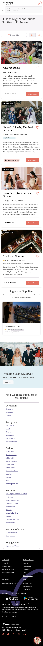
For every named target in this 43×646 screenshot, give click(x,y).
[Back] (2, 10)
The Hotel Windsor (14, 256)
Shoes (8, 480)
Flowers (8, 415)
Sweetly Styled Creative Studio (17, 195)
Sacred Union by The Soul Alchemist (18, 129)
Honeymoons (10, 536)
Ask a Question (27, 586)
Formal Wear (10, 467)
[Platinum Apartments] (21, 312)
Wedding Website (8, 572)
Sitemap (10, 630)
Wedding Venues (11, 441)
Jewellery (9, 474)
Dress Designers (11, 461)
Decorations (10, 412)
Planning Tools (8, 556)
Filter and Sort (15, 35)
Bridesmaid (10, 458)
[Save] (38, 256)
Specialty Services (12, 513)
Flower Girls (10, 464)
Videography (10, 522)
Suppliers (26, 556)
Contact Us (26, 590)
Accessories (10, 451)
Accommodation (11, 533)
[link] (3, 634)
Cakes (8, 429)
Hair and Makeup (12, 471)
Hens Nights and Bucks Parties (16, 494)
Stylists (8, 516)
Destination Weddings (9, 583)
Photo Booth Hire (12, 503)
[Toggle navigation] (3, 3)
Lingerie (8, 477)
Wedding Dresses (12, 484)
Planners (9, 510)
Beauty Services (11, 455)
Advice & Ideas (27, 583)
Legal (24, 630)
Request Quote (32, 283)
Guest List (5, 563)
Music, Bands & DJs (12, 500)
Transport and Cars (12, 519)
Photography (10, 506)
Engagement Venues (12, 546)
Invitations (9, 497)
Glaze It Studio (11, 67)
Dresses (25, 563)
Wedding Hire (10, 438)
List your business (9, 616)
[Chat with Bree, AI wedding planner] (37, 640)
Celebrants (9, 409)
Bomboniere (10, 425)
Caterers (9, 432)
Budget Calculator (8, 569)
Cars (24, 572)
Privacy (17, 630)
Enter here (8, 382)
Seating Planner (7, 566)
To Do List (5, 560)
